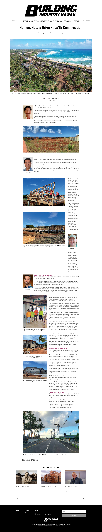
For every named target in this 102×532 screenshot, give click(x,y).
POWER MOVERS (66, 20)
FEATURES (51, 21)
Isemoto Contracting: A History (24, 486)
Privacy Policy (28, 512)
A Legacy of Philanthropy (71, 486)
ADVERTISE (59, 21)
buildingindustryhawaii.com (52, 524)
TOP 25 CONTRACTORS (27, 21)
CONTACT (77, 21)
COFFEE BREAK (86, 20)
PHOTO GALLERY (41, 21)
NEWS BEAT (14, 20)
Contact (17, 510)
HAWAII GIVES (56, 20)
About (17, 512)
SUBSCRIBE (68, 21)
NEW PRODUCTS (45, 20)
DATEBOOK (76, 20)
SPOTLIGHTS (35, 20)
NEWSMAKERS (24, 20)
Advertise (27, 510)
